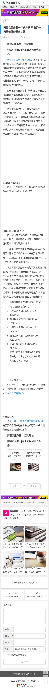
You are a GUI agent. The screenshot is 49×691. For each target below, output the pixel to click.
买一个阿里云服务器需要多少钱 (29, 421)
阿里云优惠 (30, 502)
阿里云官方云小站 (15, 393)
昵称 (9, 629)
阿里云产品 (18, 502)
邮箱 (9, 635)
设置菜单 (30, 10)
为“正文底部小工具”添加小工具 (24, 582)
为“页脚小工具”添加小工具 (24, 674)
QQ (6, 649)
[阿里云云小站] (24, 686)
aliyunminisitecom (35, 515)
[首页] (45, 672)
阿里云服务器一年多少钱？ (20, 60)
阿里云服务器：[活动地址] (20, 44)
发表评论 (26, 37)
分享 (35, 486)
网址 (7, 642)
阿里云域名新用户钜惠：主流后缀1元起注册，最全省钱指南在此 (35, 547)
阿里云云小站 (13, 3)
